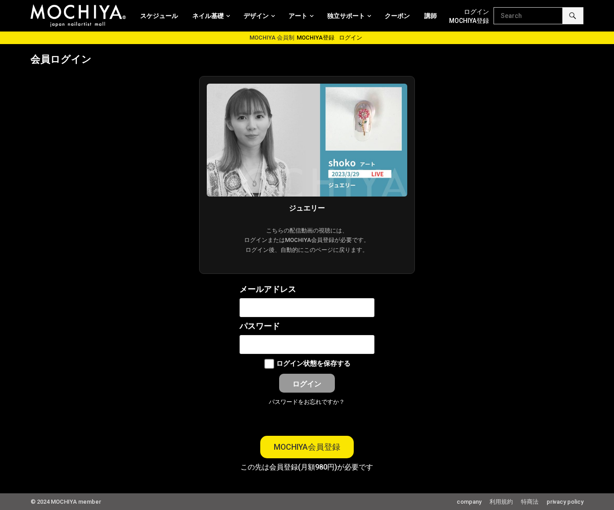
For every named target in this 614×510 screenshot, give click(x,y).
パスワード (260, 326)
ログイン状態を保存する (313, 363)
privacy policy (565, 501)
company (469, 501)
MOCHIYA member (76, 501)
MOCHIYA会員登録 (307, 447)
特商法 (529, 501)
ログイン (476, 11)
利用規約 (501, 501)
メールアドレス (268, 289)
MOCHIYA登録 (469, 20)
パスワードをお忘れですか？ (307, 401)
